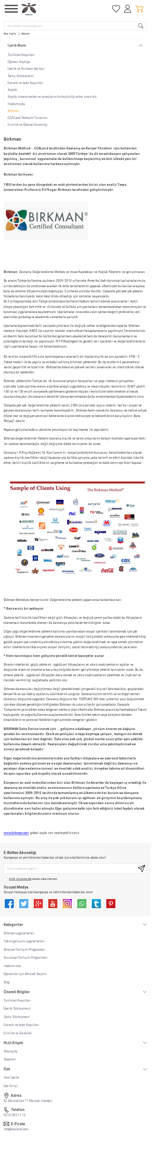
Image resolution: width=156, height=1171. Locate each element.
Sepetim (10, 1059)
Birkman (13, 111)
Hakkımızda (16, 104)
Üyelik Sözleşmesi (17, 1008)
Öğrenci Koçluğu (19, 62)
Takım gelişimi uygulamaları (24, 941)
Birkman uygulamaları (19, 933)
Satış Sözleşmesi (21, 76)
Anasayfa (10, 1051)
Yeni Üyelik (11, 1077)
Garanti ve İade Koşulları (25, 83)
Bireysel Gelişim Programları (24, 949)
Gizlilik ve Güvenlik (18, 1033)
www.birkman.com (16, 833)
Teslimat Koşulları (21, 55)
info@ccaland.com (16, 1129)
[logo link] (54, 8)
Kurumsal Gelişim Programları (26, 957)
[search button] (141, 25)
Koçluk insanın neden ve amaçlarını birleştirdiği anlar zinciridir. (52, 97)
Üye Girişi (11, 1086)
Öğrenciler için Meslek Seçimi (25, 974)
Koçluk (12, 90)
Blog (6, 982)
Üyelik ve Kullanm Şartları (26, 69)
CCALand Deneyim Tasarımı (28, 118)
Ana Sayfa (10, 33)
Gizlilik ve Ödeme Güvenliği (28, 125)
